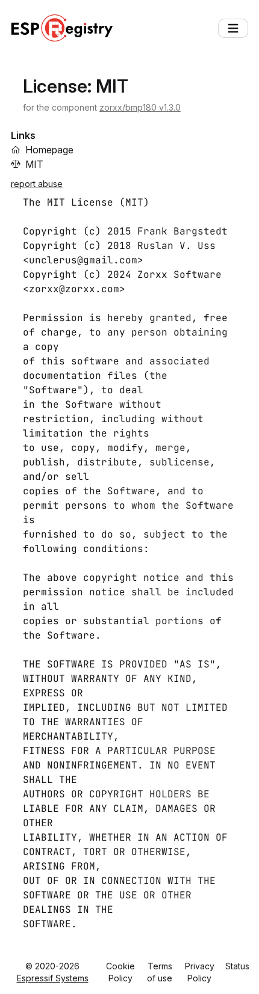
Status (237, 966)
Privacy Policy (199, 972)
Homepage (49, 150)
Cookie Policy (120, 972)
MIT (34, 164)
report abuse (37, 184)
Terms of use (159, 972)
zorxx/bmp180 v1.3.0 (140, 107)
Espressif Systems (53, 978)
